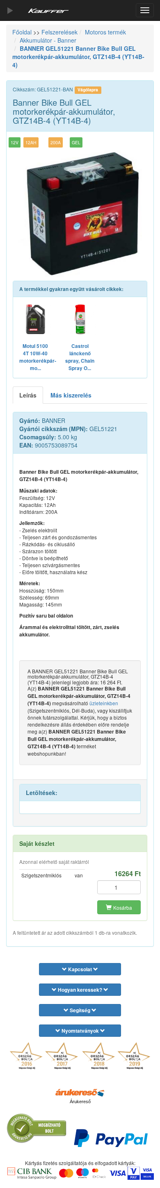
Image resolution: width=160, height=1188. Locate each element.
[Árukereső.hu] (80, 1092)
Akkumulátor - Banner (48, 40)
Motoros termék (105, 32)
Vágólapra (88, 89)
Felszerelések (59, 32)
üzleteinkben (103, 703)
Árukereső (80, 1101)
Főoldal (22, 32)
